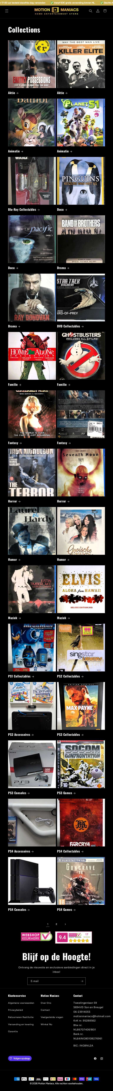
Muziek (12, 618)
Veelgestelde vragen (52, 1017)
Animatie (14, 151)
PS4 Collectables (68, 851)
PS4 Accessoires (19, 851)
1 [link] (47, 924)
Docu (60, 209)
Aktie (11, 93)
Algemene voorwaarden (21, 1003)
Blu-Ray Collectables (22, 209)
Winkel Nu (46, 1024)
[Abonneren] (81, 981)
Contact (45, 1010)
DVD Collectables (68, 326)
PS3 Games (64, 793)
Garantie (13, 1031)
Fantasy (13, 443)
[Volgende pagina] (65, 924)
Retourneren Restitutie (21, 1017)
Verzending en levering (21, 1024)
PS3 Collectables (68, 735)
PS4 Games (64, 910)
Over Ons (46, 1003)
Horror (12, 501)
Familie (13, 384)
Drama (61, 268)
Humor (12, 560)
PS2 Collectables (68, 676)
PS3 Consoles (17, 793)
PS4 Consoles (17, 910)
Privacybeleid (15, 1010)
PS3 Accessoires (19, 735)
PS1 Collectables (19, 676)
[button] (6, 10)
